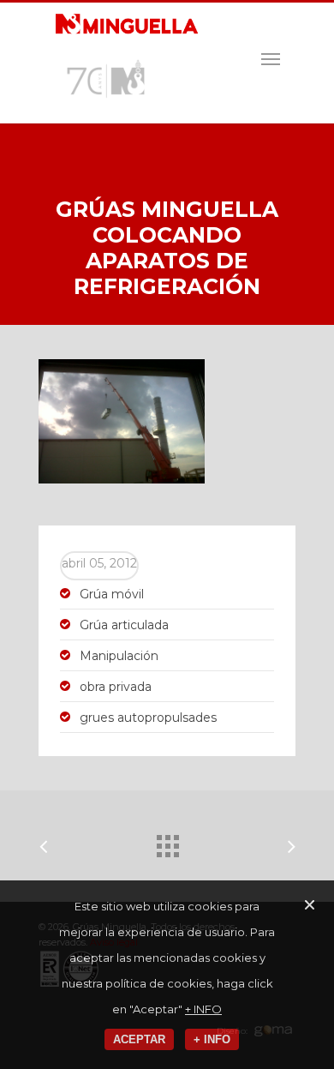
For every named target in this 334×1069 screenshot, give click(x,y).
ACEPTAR (139, 1039)
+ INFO (203, 1009)
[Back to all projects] (167, 842)
